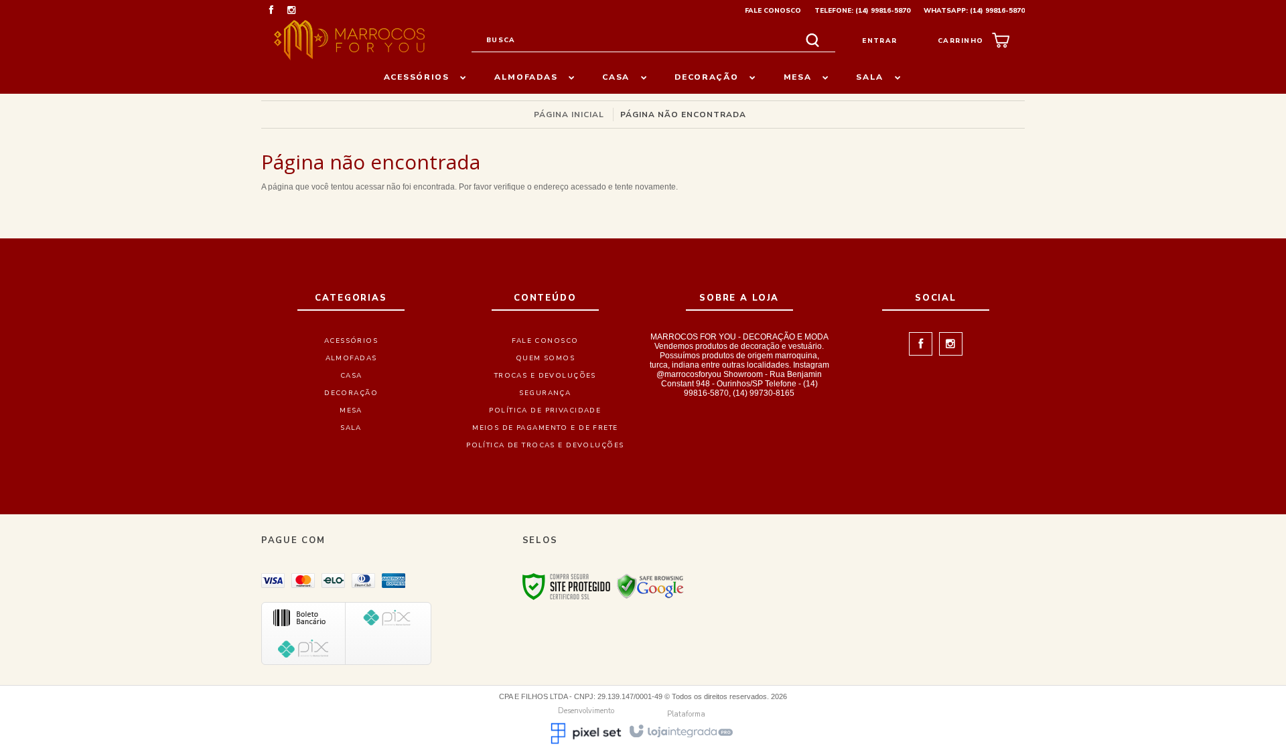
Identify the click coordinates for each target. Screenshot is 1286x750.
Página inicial (569, 114)
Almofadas (351, 358)
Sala (351, 428)
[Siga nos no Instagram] (291, 11)
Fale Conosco (773, 10)
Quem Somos (545, 358)
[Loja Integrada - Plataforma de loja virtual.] (680, 730)
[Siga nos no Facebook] (271, 11)
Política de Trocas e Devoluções (545, 445)
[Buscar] (812, 40)
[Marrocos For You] (349, 40)
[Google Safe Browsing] (650, 586)
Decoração (351, 393)
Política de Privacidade (545, 410)
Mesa (351, 410)
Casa (351, 375)
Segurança (545, 393)
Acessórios (351, 341)
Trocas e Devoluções (545, 375)
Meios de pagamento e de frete (545, 428)
